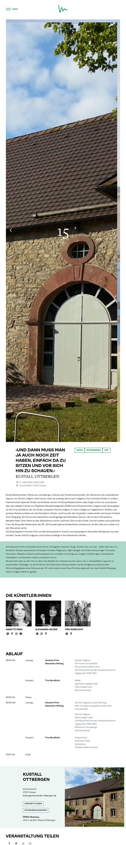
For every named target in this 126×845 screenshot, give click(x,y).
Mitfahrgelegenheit (35, 810)
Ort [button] (106, 450)
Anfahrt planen (33, 804)
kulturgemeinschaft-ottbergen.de (39, 796)
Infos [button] (80, 450)
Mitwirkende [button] (93, 450)
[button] (69, 797)
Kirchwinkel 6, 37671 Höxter (33, 486)
